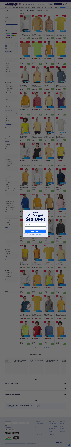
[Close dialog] (47, 211)
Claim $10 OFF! (35, 231)
